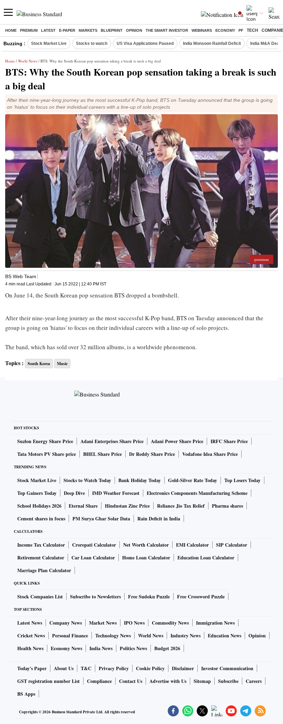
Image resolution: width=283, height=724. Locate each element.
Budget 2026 (167, 648)
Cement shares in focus (41, 518)
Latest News (29, 622)
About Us (64, 668)
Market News (103, 622)
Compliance (99, 681)
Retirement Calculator (40, 557)
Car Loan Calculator (93, 557)
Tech (252, 30)
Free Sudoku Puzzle (149, 596)
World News (27, 60)
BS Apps (26, 693)
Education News (224, 635)
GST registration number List (48, 681)
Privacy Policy (114, 668)
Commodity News (170, 622)
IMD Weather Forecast (115, 493)
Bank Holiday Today (139, 480)
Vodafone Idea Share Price (210, 454)
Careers (254, 681)
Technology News (113, 635)
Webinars (202, 30)
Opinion (134, 30)
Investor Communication (227, 668)
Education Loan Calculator (205, 557)
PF (240, 30)
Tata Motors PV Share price (46, 454)
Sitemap (202, 681)
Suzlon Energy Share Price (45, 441)
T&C (86, 668)
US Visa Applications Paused (145, 43)
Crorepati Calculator (94, 544)
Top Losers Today (242, 480)
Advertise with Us (167, 681)
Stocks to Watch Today (87, 480)
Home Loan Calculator (146, 557)
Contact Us (130, 681)
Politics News (133, 648)
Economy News (66, 648)
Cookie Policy (150, 668)
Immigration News (215, 622)
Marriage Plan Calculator (44, 570)
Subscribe (228, 681)
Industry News (185, 635)
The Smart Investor (167, 30)
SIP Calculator (231, 544)
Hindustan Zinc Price (127, 505)
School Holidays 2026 (39, 505)
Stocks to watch (91, 43)
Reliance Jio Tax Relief (181, 505)
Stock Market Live (49, 43)
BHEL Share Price (102, 454)
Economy (225, 30)
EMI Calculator (192, 544)
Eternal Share (83, 505)
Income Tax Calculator (41, 544)
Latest (48, 30)
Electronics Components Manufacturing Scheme (197, 493)
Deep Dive (74, 493)
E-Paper (67, 30)
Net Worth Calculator (146, 544)
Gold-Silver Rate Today (192, 480)
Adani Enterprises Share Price (112, 441)
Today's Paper (32, 668)
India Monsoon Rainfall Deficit (212, 43)
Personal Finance (70, 635)
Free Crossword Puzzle (201, 596)
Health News (30, 648)
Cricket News (31, 635)
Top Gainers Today (37, 493)
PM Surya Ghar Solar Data (101, 518)
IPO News (134, 622)
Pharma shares (227, 505)
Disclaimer (183, 668)
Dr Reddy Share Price (152, 454)
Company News (65, 622)
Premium (29, 30)
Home (11, 30)
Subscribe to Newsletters (95, 596)
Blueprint (112, 30)
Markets (88, 30)
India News (101, 648)
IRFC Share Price (229, 441)
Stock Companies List (40, 596)
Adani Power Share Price (177, 441)
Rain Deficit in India (158, 518)
